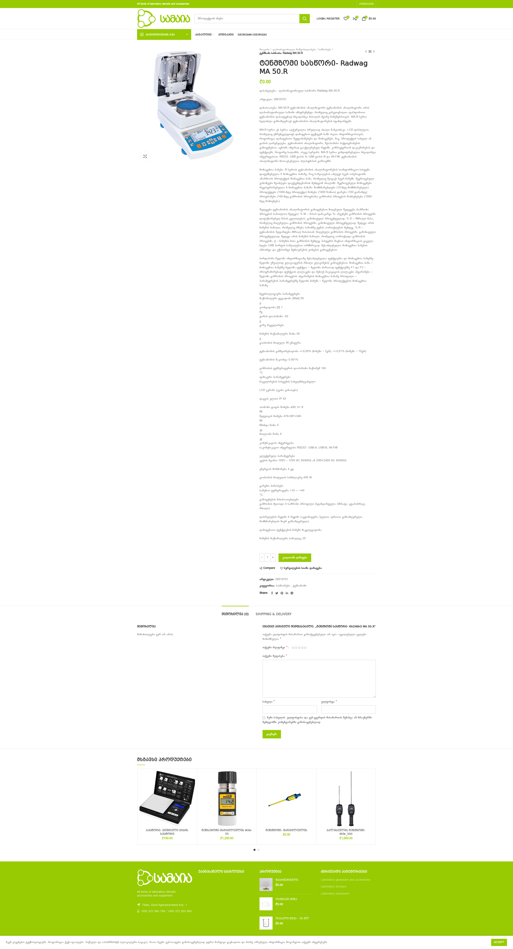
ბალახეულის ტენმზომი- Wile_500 (346, 832)
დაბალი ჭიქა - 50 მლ (292, 918)
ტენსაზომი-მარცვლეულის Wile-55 (226, 832)
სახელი (269, 702)
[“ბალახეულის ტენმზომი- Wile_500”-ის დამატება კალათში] (371, 786)
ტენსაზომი (300, 586)
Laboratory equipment (335, 893)
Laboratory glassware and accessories (345, 880)
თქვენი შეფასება (275, 656)
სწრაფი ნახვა (192, 795)
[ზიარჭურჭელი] (266, 884)
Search (304, 18)
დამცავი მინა (286, 899)
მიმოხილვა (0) (235, 614)
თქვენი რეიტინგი (275, 647)
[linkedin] (287, 593)
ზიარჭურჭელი (287, 879)
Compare (269, 568)
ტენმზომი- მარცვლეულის (286, 830)
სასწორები (325, 49)
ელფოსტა (329, 702)
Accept (499, 942)
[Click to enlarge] (145, 156)
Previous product (366, 51)
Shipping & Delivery (274, 614)
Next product (374, 51)
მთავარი (265, 49)
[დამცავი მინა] (266, 903)
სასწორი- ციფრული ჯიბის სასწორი (167, 832)
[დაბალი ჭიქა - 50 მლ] (266, 923)
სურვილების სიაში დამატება (303, 568)
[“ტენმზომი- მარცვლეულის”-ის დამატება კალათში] (311, 786)
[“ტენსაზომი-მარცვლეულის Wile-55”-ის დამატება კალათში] (251, 786)
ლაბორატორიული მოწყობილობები (294, 49)
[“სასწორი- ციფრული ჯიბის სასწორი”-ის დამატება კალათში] (192, 786)
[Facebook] (272, 593)
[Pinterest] (282, 593)
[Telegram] (292, 593)
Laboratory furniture (333, 886)
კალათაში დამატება (295, 557)
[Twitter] (276, 593)
